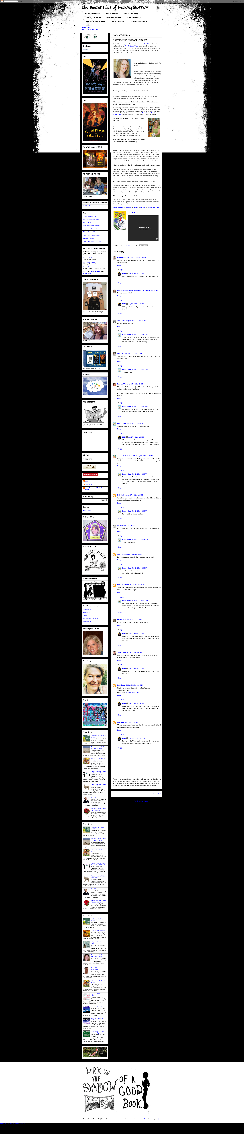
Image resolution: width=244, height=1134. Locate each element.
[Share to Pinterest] (147, 245)
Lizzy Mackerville (90, 484)
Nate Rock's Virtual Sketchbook (91, 235)
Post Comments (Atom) (141, 801)
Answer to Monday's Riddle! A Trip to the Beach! (98, 747)
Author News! (87, 621)
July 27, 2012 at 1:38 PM (136, 304)
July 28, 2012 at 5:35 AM (137, 584)
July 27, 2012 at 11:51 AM (138, 320)
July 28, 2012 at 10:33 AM (140, 539)
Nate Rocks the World (131, 46)
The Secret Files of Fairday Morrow (115, 7)
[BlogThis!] (142, 245)
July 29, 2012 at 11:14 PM (134, 619)
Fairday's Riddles (131, 13)
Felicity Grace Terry (123, 257)
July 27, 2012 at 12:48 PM (140, 406)
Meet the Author (134, 17)
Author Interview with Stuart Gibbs (97, 968)
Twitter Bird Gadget (6, 1123)
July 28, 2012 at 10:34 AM (140, 568)
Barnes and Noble (154, 207)
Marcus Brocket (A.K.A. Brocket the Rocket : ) (95, 488)
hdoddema (144, 1119)
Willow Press (86, 612)
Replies (122, 269)
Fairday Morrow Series (89, 216)
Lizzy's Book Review (93, 17)
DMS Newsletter (87, 206)
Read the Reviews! (134, 213)
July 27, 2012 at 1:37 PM (136, 273)
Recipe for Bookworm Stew (90, 229)
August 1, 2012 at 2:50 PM (136, 738)
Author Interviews (92, 13)
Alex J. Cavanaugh (123, 320)
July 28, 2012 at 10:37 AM (140, 474)
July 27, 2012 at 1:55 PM (145, 456)
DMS (124, 273)
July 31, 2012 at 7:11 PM (131, 722)
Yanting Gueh (121, 652)
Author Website (118, 207)
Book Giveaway (111, 13)
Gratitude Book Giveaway (98, 930)
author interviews (95, 271)
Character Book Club (88, 238)
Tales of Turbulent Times (90, 232)
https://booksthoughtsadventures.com (129, 290)
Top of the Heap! (95, 797)
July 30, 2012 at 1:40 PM (135, 685)
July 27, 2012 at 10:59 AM (150, 290)
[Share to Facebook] (145, 245)
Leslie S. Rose (121, 619)
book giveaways (87, 273)
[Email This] (140, 245)
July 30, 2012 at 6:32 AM (134, 652)
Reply (119, 265)
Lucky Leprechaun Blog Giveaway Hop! (97, 1032)
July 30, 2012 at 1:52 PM (136, 633)
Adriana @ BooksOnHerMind (127, 456)
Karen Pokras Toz (144, 44)
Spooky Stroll (87, 222)
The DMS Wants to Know (95, 21)
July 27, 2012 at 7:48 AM (138, 257)
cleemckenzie (121, 353)
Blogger (158, 1119)
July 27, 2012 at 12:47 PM (140, 334)
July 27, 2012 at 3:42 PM (135, 495)
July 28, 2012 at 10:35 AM (140, 601)
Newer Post (117, 794)
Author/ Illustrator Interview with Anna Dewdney (98, 955)
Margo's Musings (114, 17)
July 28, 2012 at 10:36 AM (140, 511)
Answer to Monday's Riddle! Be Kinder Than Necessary (98, 772)
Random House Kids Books (90, 618)
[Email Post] (136, 245)
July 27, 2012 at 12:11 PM (136, 384)
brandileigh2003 (122, 685)
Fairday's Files (87, 609)
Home (137, 794)
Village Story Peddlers (139, 21)
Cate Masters (121, 554)
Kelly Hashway (122, 495)
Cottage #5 (86, 615)
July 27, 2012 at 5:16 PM (134, 554)
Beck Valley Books (123, 584)
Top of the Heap (117, 21)
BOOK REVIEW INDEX (90, 29)
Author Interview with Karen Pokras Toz (130, 39)
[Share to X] (144, 245)
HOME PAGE (86, 27)
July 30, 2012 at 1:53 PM (136, 668)
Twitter (135, 207)
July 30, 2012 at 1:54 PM (136, 703)
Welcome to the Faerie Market (91, 219)
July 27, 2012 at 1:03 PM (136, 437)
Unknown (120, 722)
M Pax (119, 525)
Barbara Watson (122, 384)
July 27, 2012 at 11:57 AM (134, 353)
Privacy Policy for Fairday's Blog (92, 241)
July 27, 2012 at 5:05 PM (129, 525)
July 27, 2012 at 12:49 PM (135, 423)
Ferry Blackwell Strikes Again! (91, 225)
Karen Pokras (127, 334)
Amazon (143, 207)
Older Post (157, 794)
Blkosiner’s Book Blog (132, 692)
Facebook (128, 207)
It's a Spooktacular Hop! (97, 1007)
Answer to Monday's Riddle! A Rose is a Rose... (98, 809)
